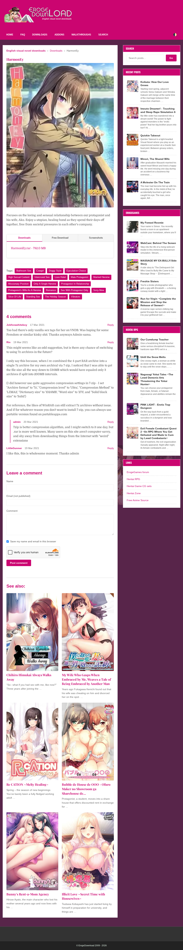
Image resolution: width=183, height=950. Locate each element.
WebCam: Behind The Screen (158, 243)
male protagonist (79, 277)
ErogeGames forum (138, 472)
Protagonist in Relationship (75, 283)
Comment (12, 510)
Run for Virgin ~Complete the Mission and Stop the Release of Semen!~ (158, 302)
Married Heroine (101, 277)
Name (9, 481)
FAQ (22, 34)
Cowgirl (40, 270)
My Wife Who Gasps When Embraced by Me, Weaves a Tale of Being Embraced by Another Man (86, 679)
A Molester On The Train (155, 182)
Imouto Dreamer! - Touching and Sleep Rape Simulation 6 (157, 110)
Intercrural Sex (42, 277)
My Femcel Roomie (152, 222)
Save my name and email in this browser (33, 541)
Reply (110, 325)
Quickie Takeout (150, 135)
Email (18, 496)
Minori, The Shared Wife (155, 158)
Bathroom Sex (23, 270)
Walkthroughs (81, 34)
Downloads (39, 34)
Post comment (19, 562)
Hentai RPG (133, 479)
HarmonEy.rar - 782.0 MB (28, 248)
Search (103, 34)
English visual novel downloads (26, 50)
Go (171, 58)
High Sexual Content (18, 277)
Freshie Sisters (149, 281)
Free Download (60, 237)
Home (9, 34)
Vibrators (75, 296)
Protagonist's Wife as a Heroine (24, 290)
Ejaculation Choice (76, 270)
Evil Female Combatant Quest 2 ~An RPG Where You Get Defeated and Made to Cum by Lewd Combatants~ (158, 433)
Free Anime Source (138, 500)
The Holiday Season (55, 296)
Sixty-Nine (98, 290)
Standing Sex (33, 296)
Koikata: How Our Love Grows (154, 84)
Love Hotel (60, 277)
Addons (59, 34)
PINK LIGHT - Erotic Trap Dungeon (155, 406)
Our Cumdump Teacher (154, 339)
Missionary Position (18, 283)
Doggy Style (55, 270)
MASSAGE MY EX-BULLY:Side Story (158, 262)
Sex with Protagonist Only (74, 290)
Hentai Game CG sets (139, 486)
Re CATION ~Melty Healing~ (27, 784)
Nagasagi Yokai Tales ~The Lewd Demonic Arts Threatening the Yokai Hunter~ (156, 379)
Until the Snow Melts (153, 357)
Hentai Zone (134, 493)
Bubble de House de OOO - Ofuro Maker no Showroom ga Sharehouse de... (86, 788)
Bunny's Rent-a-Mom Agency (27, 894)
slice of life (14, 296)
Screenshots (96, 237)
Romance (51, 290)
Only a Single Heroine (45, 283)
